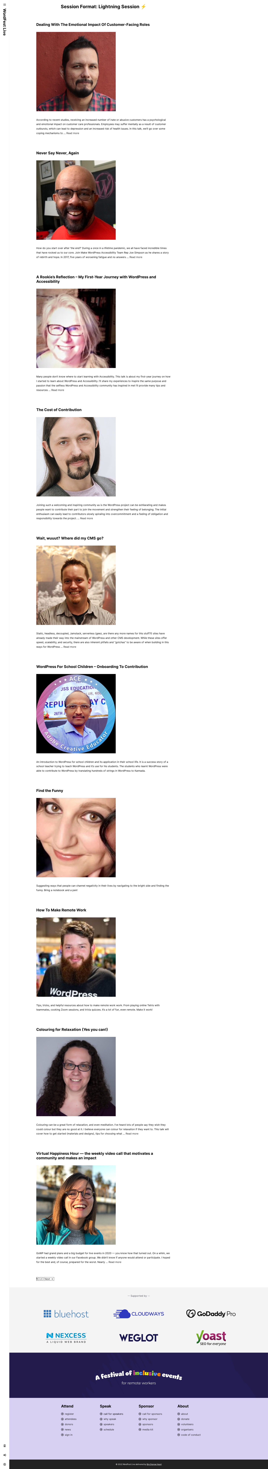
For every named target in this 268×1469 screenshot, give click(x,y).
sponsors (147, 1424)
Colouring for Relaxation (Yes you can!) (72, 1029)
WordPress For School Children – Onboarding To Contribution (92, 666)
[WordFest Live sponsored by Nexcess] (66, 1338)
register (69, 1413)
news (68, 1429)
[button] (4, 4)
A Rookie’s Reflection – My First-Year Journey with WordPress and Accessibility (96, 279)
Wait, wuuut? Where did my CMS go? (70, 538)
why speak (110, 1419)
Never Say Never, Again (57, 153)
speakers (109, 1424)
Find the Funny (49, 790)
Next (49, 1278)
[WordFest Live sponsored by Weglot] (139, 1338)
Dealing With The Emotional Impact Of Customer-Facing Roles (93, 24)
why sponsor (149, 1419)
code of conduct (191, 1434)
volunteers (187, 1424)
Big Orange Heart (154, 1464)
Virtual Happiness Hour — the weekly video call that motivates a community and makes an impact (94, 1155)
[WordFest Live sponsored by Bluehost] (66, 1313)
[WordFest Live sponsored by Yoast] (211, 1337)
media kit (147, 1429)
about (184, 1413)
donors (69, 1424)
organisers (187, 1429)
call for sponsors (152, 1413)
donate (185, 1419)
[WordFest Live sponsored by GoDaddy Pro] (211, 1313)
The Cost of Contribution (59, 409)
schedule (109, 1429)
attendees (70, 1419)
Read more (72, 133)
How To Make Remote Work (61, 910)
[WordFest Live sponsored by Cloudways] (139, 1313)
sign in (68, 1434)
